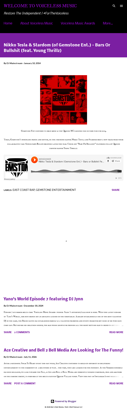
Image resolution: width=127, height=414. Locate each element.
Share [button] (116, 190)
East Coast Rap (24, 189)
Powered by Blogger (65, 401)
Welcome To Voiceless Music (40, 6)
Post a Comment (24, 383)
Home (8, 23)
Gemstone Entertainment (56, 189)
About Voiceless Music (36, 23)
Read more (116, 332)
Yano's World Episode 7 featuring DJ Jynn (43, 299)
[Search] (114, 5)
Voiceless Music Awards (78, 23)
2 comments (22, 332)
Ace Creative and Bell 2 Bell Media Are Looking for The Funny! (63, 350)
